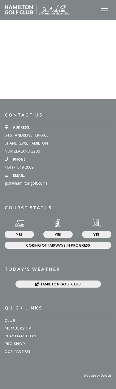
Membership (18, 328)
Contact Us (17, 351)
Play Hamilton (21, 336)
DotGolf (106, 375)
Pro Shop (15, 343)
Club (10, 320)
